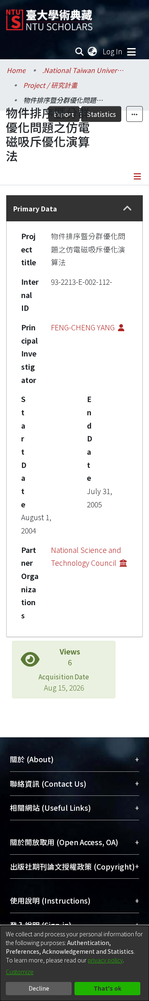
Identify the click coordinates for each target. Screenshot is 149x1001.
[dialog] (74, 963)
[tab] (74, 208)
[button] (127, 208)
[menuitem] (93, 51)
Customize (20, 971)
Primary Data (35, 208)
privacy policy (105, 960)
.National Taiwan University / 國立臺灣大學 (83, 70)
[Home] (49, 16)
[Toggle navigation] (131, 51)
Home (16, 70)
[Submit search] (79, 51)
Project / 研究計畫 (50, 85)
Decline (39, 988)
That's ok (107, 988)
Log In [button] (113, 51)
